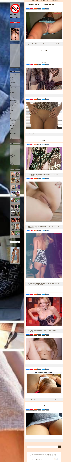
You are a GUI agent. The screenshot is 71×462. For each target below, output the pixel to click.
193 (47, 446)
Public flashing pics (13, 120)
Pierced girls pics (13, 113)
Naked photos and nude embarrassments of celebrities (37, 174)
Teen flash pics (12, 131)
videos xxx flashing (13, 159)
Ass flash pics (12, 77)
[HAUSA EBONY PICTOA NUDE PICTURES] (17, 180)
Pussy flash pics (33, 44)
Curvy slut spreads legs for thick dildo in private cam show (37, 399)
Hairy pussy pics (12, 97)
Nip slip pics (12, 105)
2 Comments (38, 175)
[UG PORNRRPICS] (13, 193)
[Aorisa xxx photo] (17, 207)
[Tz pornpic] (13, 180)
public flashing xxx (13, 156)
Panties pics (12, 112)
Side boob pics (12, 128)
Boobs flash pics (12, 82)
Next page (59, 447)
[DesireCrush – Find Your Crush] (15, 34)
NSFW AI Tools (55, 0)
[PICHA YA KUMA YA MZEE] (17, 213)
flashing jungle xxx (13, 155)
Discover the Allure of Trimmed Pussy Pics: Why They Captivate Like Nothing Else (41, 94)
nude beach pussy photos (14, 147)
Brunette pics (12, 85)
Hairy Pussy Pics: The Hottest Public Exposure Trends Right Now (38, 364)
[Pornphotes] (17, 193)
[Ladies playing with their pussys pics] (13, 187)
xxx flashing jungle (13, 163)
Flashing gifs (12, 95)
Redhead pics (12, 123)
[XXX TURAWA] (17, 233)
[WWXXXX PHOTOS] (13, 200)
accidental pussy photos (14, 150)
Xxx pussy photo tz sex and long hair (13, 210)
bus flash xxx (12, 162)
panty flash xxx (12, 154)
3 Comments (37, 400)
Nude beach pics (12, 107)
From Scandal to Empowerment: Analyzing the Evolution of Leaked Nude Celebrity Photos (42, 283)
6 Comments (38, 227)
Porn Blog (35, 95)
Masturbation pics (13, 100)
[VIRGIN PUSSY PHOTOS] (17, 220)
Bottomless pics (12, 84)
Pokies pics (12, 115)
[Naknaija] (13, 220)
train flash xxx (12, 160)
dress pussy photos (13, 149)
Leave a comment (54, 44)
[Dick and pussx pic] (13, 233)
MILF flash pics (12, 103)
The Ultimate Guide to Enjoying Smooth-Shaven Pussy (36, 133)
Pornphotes (17, 196)
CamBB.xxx (51, 0)
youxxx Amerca (17, 229)
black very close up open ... (14, 153)
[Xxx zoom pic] (17, 187)
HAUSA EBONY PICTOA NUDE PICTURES (17, 184)
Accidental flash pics (13, 74)
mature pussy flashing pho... (14, 148)
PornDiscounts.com (45, 0)
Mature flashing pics (13, 102)
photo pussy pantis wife (14, 146)
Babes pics (12, 79)
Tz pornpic (12, 183)
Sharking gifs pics (13, 125)
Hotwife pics (12, 98)
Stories (11, 130)
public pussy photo (13, 151)
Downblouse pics (13, 90)
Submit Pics (15, 22)
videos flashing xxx (13, 158)
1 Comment (41, 284)
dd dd (31, 95)
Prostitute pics (12, 118)
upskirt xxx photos (13, 145)
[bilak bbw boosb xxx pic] (13, 226)
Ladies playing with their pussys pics (13, 190)
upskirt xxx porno (13, 157)
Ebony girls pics (12, 92)
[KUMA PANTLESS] (13, 174)
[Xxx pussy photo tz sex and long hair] (13, 207)
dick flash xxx (12, 164)
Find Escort (12, 93)
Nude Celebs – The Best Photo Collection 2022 (35, 330)
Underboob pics (12, 135)
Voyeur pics (12, 138)
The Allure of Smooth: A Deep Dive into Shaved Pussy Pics (37, 226)
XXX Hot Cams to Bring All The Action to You (35, 439)
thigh (51, 43)
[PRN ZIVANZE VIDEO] (17, 174)
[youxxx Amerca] (17, 226)
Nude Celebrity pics (13, 108)
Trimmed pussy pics (13, 133)
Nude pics (11, 110)
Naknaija (13, 222)
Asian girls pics (12, 75)
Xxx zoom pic (17, 189)
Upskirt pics (12, 136)
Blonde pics (12, 80)
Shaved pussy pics (13, 126)
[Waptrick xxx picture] (17, 200)
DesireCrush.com (39, 0)
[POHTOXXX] (13, 213)
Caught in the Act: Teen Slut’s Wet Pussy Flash (35, 43)
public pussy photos (13, 152)
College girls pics (13, 87)
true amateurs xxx (13, 161)
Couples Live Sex (44, 62)
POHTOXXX (12, 216)
